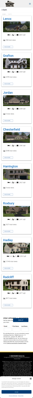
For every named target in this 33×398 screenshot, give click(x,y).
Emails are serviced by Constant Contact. (16, 343)
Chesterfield (11, 129)
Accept (16, 392)
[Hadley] (16, 248)
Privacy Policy (20, 395)
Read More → (8, 47)
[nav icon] (30, 4)
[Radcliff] (16, 285)
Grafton (8, 55)
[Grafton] (16, 63)
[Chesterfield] (16, 137)
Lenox (7, 18)
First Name (16, 326)
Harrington (10, 166)
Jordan (8, 92)
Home (4, 14)
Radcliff (8, 277)
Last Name (24, 326)
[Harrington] (16, 174)
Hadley (8, 240)
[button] (30, 378)
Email (5, 326)
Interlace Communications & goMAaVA (20, 357)
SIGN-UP (20, 320)
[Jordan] (16, 100)
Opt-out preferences (13, 395)
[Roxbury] (16, 211)
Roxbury (8, 203)
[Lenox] (16, 26)
